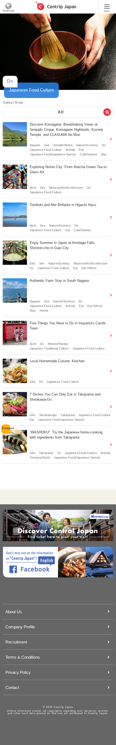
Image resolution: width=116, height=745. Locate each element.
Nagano (35, 145)
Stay (33, 310)
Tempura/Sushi (40, 457)
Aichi (33, 187)
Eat (81, 149)
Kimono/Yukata (58, 343)
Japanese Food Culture (46, 149)
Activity (71, 149)
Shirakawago (48, 415)
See (46, 145)
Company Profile (20, 627)
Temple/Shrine (63, 145)
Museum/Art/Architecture (66, 187)
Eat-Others (89, 268)
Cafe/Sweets (88, 154)
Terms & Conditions (22, 657)
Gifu (32, 263)
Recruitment (16, 642)
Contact (12, 687)
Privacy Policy (18, 672)
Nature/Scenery (87, 145)
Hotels (44, 310)
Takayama (67, 415)
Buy (104, 154)
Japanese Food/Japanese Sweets (53, 154)
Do (103, 145)
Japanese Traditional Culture (49, 348)
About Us (13, 611)
